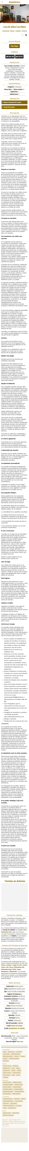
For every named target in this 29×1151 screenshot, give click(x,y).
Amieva (3, 965)
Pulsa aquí (20, 1041)
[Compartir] (22, 35)
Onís (24, 930)
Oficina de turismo (16, 1026)
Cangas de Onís (17, 965)
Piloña (14, 969)
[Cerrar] (2, 2)
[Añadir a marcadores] (26, 35)
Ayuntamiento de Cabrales (17, 1028)
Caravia (25, 965)
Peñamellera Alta (6, 932)
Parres (11, 967)
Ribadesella (13, 971)
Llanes (21, 930)
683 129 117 (19, 56)
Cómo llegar (14, 46)
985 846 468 (10, 56)
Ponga (19, 969)
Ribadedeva (4, 971)
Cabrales (9, 965)
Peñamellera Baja (6, 969)
